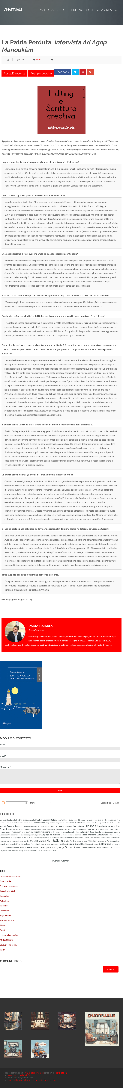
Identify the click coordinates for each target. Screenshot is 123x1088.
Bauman (46, 820)
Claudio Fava (115, 820)
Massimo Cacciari (83, 837)
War (55, 850)
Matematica (115, 837)
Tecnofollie (111, 848)
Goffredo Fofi (75, 829)
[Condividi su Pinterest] (83, 72)
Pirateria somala (46, 844)
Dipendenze (70, 823)
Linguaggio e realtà (20, 837)
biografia (59, 820)
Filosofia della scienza (106, 826)
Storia (39, 59)
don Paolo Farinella (113, 823)
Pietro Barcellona (23, 844)
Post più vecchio (41, 73)
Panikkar (91, 840)
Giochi (26, 829)
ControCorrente (17, 823)
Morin (20, 841)
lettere (111, 835)
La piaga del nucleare (51, 834)
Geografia (19, 829)
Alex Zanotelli (11, 820)
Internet (85, 832)
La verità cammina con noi (71, 835)
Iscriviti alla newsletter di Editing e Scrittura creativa (32, 1080)
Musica (27, 841)
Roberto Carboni (12, 848)
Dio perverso (60, 823)
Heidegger (109, 829)
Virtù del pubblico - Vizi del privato (28, 850)
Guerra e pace (93, 829)
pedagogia (12, 844)
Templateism (61, 1073)
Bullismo (74, 820)
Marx (75, 837)
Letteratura (102, 834)
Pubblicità (82, 844)
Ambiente (31, 820)
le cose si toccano (88, 834)
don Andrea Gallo (88, 823)
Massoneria (105, 837)
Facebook (68, 826)
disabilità (78, 823)
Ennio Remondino (33, 826)
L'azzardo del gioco (97, 832)
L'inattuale (13, 9)
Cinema (108, 820)
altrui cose (22, 820)
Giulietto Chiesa (35, 829)
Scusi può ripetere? (44, 847)
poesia (55, 844)
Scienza (23, 847)
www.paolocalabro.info (19, 1075)
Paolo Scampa (101, 841)
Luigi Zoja (42, 837)
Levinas (117, 835)
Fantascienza (78, 826)
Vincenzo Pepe (9, 850)
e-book (3, 826)
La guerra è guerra (34, 835)
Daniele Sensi (28, 823)
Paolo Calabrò (51, 10)
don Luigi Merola (100, 823)
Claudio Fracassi (5, 823)
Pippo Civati (35, 844)
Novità (66, 841)
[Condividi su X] (75, 72)
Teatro (104, 848)
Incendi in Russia (75, 832)
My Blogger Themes (34, 1073)
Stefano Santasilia (88, 848)
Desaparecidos (39, 823)
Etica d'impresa (52, 826)
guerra (83, 829)
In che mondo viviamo (59, 832)
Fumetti (3, 829)
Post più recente (14, 73)
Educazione (22, 826)
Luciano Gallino (33, 837)
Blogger (65, 861)
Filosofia (90, 826)
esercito (42, 826)
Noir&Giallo (54, 840)
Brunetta (67, 820)
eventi (61, 826)
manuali (69, 837)
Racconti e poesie (93, 844)
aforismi (3, 820)
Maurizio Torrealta (6, 841)
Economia (12, 826)
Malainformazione (59, 837)
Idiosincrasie (5, 832)
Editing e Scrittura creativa (94, 10)
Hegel (102, 829)
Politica (63, 843)
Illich (36, 832)
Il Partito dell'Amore (18, 832)
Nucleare (74, 841)
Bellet (53, 820)
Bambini (38, 820)
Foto (118, 826)
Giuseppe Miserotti (49, 829)
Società (70, 847)
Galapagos (11, 829)
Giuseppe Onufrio (63, 829)
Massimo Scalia (95, 837)
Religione (106, 843)
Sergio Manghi (59, 848)
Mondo (15, 841)
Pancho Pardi (82, 841)
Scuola (30, 847)
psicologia (72, 843)
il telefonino (29, 832)
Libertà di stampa (6, 837)
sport (78, 848)
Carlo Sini (101, 820)
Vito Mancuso (47, 850)
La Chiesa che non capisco (16, 835)
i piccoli (117, 829)
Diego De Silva (50, 823)
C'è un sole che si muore (87, 820)
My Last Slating (38, 840)
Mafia (48, 837)
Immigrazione (44, 832)
